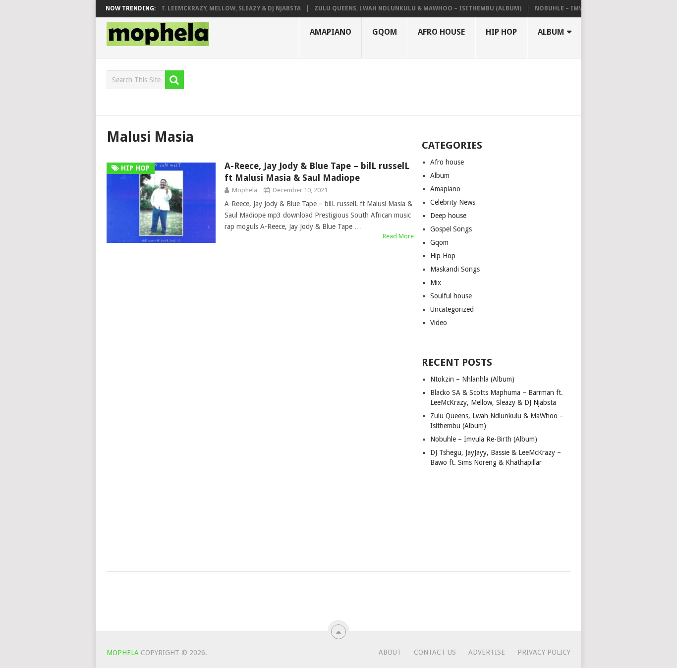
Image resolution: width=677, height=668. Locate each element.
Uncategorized (452, 309)
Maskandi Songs (455, 269)
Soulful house (451, 296)
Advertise (486, 652)
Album (551, 32)
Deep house (448, 216)
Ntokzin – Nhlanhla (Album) (472, 379)
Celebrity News (452, 202)
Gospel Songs (451, 229)
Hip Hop (501, 32)
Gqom (384, 32)
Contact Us (435, 652)
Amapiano (330, 32)
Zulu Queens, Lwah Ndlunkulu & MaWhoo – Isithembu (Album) (410, 8)
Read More (398, 236)
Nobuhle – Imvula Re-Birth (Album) (483, 439)
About (390, 652)
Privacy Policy (543, 652)
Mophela (244, 190)
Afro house (441, 32)
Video (438, 323)
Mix (435, 282)
